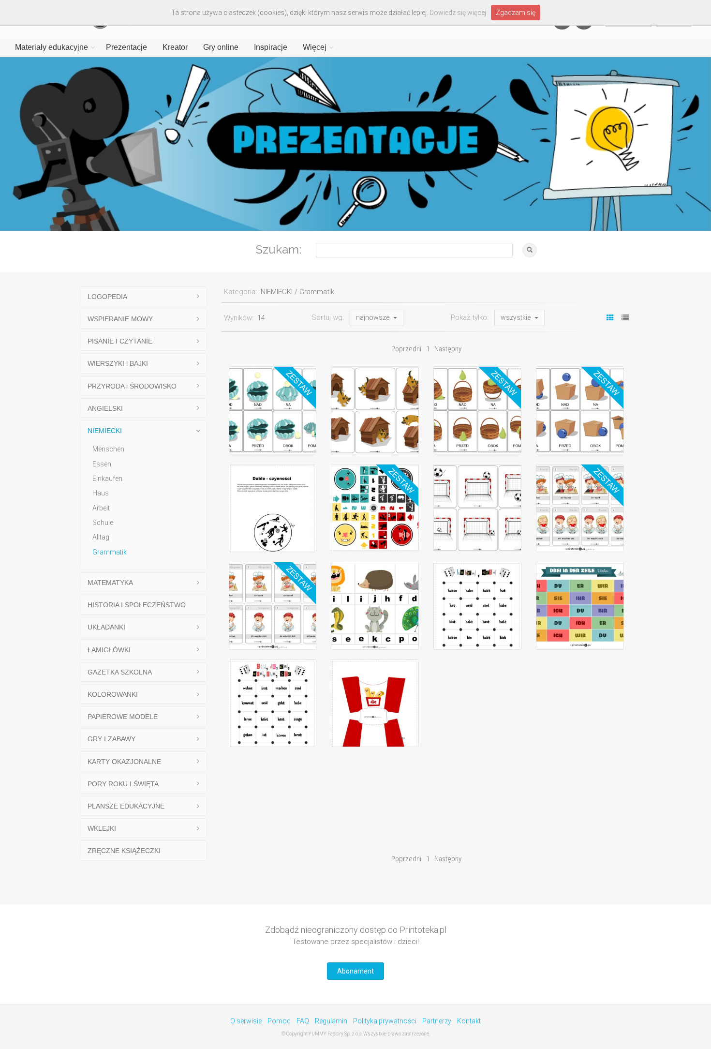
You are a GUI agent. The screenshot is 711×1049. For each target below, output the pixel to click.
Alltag (100, 537)
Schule (102, 522)
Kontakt (469, 1021)
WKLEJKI (102, 828)
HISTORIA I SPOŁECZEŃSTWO (137, 605)
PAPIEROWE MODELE (123, 716)
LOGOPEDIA (107, 296)
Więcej (314, 47)
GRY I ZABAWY (111, 739)
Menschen (108, 449)
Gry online (220, 47)
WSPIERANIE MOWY (120, 319)
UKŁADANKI (106, 627)
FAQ (302, 1021)
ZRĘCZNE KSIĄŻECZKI (124, 850)
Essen (101, 464)
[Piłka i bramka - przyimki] (477, 508)
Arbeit (101, 508)
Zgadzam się (515, 12)
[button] (376, 318)
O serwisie (246, 1021)
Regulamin (331, 1021)
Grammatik (109, 552)
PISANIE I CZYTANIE (120, 341)
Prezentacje (126, 47)
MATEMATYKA (110, 582)
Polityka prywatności (384, 1021)
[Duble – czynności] (273, 508)
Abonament (355, 971)
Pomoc (279, 1021)
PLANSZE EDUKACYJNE (126, 806)
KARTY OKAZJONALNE (124, 761)
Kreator (175, 47)
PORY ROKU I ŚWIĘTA (123, 784)
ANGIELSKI (105, 408)
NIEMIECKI (105, 431)
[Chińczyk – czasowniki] (375, 508)
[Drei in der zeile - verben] (580, 606)
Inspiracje (270, 47)
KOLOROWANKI (113, 694)
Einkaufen (107, 478)
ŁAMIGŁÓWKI (109, 650)
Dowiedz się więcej (458, 12)
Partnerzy (436, 1021)
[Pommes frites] (375, 703)
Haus (100, 493)
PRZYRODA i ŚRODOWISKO (132, 386)
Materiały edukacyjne (51, 47)
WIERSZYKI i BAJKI (118, 363)
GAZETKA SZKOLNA (120, 672)
